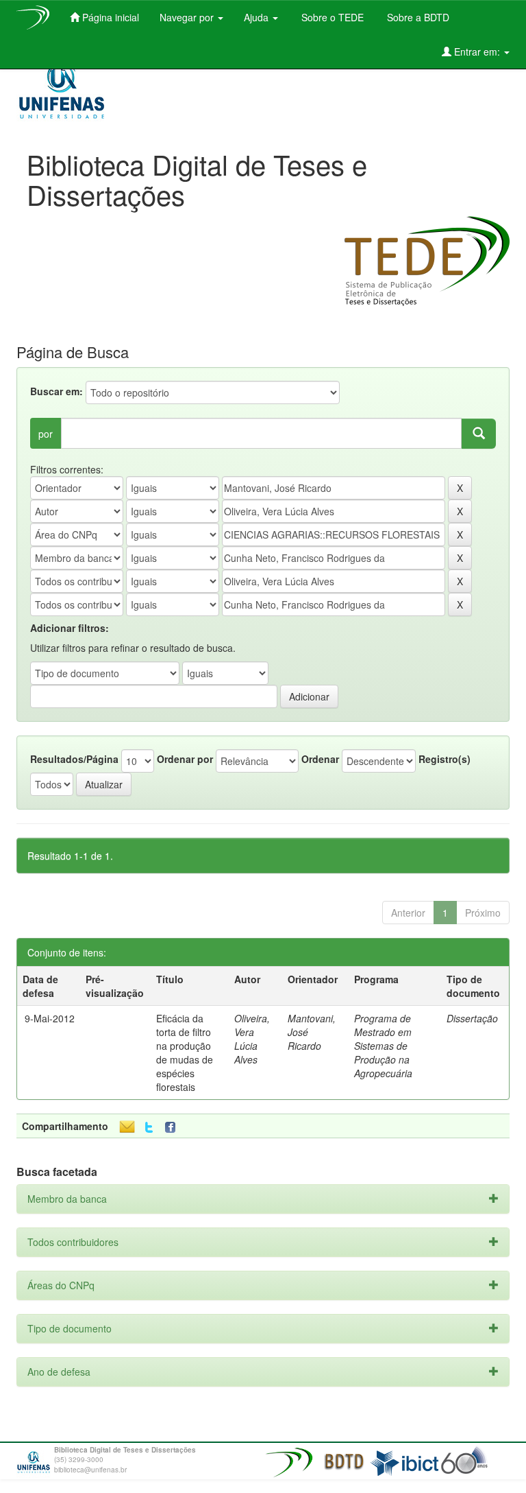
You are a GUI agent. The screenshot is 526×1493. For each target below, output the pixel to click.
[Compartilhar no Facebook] (173, 1127)
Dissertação (472, 1018)
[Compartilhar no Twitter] (149, 1127)
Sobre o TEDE (331, 17)
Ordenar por (185, 759)
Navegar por (188, 17)
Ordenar (320, 759)
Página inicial (109, 17)
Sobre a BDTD (416, 17)
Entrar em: (477, 51)
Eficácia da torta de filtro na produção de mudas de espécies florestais (184, 1052)
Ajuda (257, 17)
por (45, 433)
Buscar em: (56, 391)
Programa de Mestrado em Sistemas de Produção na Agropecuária (383, 1045)
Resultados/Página (74, 759)
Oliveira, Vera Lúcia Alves (252, 1038)
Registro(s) (444, 759)
